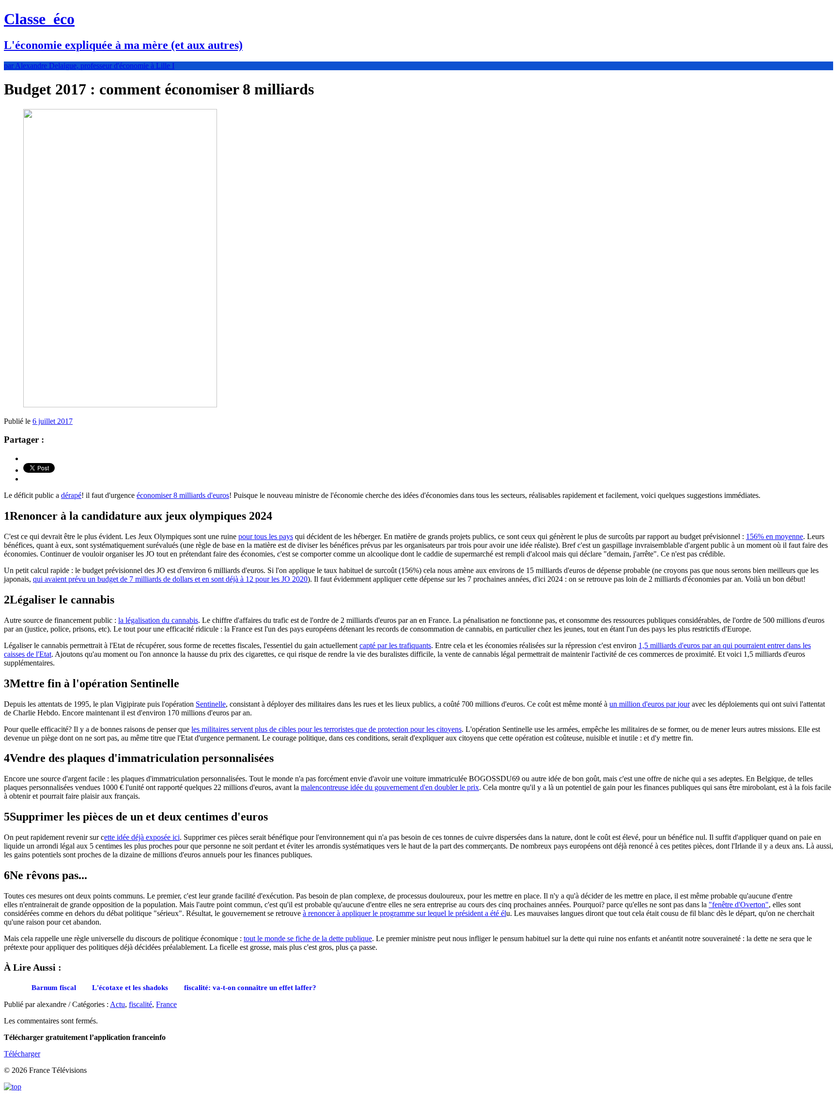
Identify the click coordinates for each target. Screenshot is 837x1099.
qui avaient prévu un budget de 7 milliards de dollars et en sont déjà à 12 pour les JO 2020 (170, 579)
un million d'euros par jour (649, 704)
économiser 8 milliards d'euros (183, 495)
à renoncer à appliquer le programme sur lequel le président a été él (404, 913)
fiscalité (140, 1004)
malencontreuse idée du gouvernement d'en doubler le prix (390, 787)
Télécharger (22, 1054)
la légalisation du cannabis (158, 620)
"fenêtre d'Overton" (739, 904)
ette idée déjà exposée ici (142, 837)
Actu (117, 1004)
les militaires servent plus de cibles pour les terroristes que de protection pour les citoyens (326, 729)
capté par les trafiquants (395, 645)
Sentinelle (211, 704)
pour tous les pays (265, 536)
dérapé (71, 495)
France (166, 1004)
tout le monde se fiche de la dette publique (308, 938)
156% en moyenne (774, 536)
